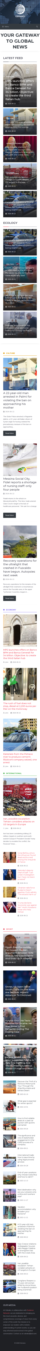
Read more (9, 433)
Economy (10, 76)
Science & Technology (15, 143)
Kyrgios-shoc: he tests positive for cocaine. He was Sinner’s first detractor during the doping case (18, 1026)
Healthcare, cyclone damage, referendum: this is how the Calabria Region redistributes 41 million (19, 299)
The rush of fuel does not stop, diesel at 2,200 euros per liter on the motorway (19, 706)
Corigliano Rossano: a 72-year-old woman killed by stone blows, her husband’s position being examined (19, 206)
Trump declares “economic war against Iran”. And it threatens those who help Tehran (27, 907)
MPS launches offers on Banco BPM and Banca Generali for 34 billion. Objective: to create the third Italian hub (19, 90)
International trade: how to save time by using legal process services (26, 1158)
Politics (10, 198)
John (6, 662)
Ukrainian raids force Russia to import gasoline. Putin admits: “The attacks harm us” (27, 891)
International (12, 173)
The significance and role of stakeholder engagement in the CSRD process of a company (26, 1140)
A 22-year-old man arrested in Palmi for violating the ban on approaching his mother (19, 124)
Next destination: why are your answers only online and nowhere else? (27, 1193)
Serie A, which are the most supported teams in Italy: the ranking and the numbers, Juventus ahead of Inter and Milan (19, 1063)
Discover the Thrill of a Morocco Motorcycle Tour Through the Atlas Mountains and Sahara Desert (27, 1086)
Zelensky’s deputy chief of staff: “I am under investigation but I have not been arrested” (26, 874)
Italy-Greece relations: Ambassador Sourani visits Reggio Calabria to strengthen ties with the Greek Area (19, 151)
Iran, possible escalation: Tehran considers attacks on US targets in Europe (18, 180)
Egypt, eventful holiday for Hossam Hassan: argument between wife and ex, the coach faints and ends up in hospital (19, 953)
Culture (10, 118)
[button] (37, 27)
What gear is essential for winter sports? (27, 1102)
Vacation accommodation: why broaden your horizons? (27, 1210)
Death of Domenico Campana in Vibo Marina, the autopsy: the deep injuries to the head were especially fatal (19, 272)
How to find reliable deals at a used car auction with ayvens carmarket (26, 1121)
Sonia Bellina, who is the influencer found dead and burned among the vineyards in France (27, 857)
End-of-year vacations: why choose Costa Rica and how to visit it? (27, 1174)
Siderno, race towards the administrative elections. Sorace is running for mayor (18, 328)
